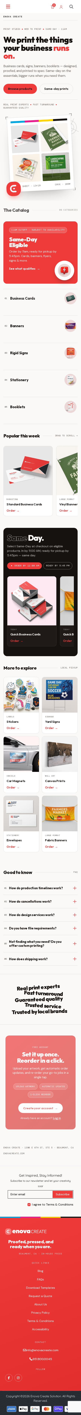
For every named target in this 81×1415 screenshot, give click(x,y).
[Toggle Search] (71, 6)
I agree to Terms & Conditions (52, 1204)
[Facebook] (9, 1378)
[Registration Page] (61, 7)
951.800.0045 (42, 1359)
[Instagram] (18, 1378)
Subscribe (63, 1194)
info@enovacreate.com (42, 1350)
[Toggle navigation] (8, 6)
